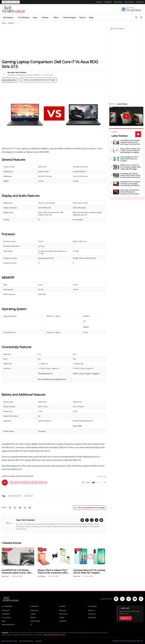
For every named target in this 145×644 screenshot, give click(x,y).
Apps (4, 621)
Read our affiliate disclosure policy (54, 635)
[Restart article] (83, 482)
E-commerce (6, 617)
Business (62, 610)
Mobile (33, 617)
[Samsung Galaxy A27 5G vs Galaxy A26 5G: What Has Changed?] (89, 556)
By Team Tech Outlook (17, 72)
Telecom (82, 17)
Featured (62, 621)
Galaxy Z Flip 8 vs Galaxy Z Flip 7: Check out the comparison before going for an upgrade (53, 571)
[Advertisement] (54, 41)
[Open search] (136, 17)
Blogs (91, 17)
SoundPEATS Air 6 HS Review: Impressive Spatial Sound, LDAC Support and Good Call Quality (16, 571)
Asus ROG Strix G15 (14, 496)
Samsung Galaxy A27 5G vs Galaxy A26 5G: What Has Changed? (89, 571)
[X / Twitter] (87, 520)
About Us (91, 610)
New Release (8, 17)
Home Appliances (8, 624)
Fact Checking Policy (26, 641)
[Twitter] (122, 599)
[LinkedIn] (20, 508)
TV (31, 624)
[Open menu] (141, 17)
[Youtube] (135, 599)
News (35, 17)
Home (4, 23)
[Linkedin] (141, 599)
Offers (55, 17)
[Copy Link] (30, 508)
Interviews (6, 610)
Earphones (34, 610)
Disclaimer (108, 2)
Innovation (6, 614)
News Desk (5, 576)
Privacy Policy (129, 2)
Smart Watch (35, 621)
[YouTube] (101, 520)
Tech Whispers (23, 17)
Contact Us (139, 2)
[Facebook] (10, 508)
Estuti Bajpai (41, 576)
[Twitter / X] (15, 508)
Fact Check (63, 614)
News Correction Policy (9, 641)
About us (99, 2)
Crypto (61, 617)
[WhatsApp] (25, 508)
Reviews (45, 17)
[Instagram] (92, 520)
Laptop (33, 614)
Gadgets (11, 23)
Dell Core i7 (28, 496)
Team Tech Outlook (25, 520)
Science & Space (69, 17)
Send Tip (124, 618)
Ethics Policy (118, 2)
